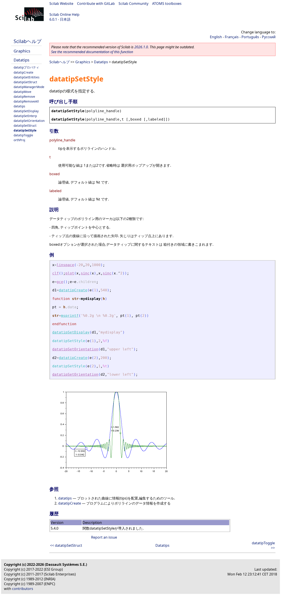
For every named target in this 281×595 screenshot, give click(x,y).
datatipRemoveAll (26, 101)
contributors (22, 588)
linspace (65, 265)
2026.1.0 (141, 47)
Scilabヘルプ (28, 41)
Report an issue (104, 537)
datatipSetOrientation (29, 121)
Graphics (22, 51)
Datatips (21, 60)
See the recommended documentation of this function (92, 51)
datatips (19, 106)
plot (69, 273)
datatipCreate (23, 72)
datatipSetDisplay (26, 111)
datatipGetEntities (27, 77)
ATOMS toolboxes (167, 3)
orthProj (19, 140)
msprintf (70, 316)
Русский (269, 36)
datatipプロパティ (26, 67)
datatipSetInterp (25, 116)
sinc (85, 273)
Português (250, 36)
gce (60, 282)
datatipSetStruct (25, 125)
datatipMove (22, 92)
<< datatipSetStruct (66, 545)
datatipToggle (23, 135)
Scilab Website (61, 3)
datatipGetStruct (25, 82)
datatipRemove (24, 96)
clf (55, 273)
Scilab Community (133, 3)
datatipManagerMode (29, 87)
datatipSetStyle (25, 130)
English (216, 36)
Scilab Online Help (64, 14)
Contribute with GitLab (96, 3)
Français (232, 36)
